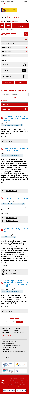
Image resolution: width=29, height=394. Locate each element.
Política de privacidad (19, 332)
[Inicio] (2, 25)
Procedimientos (6, 29)
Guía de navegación (6, 328)
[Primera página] (11, 318)
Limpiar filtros (8, 82)
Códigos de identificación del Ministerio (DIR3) (11, 345)
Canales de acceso (6, 353)
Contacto (16, 21)
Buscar (21, 82)
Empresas (5, 70)
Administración (7, 76)
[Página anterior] (13, 318)
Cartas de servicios (6, 349)
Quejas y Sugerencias (6, 355)
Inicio (2, 29)
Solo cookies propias (21, 390)
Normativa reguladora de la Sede (9, 341)
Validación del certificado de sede (9, 347)
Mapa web (16, 330)
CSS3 (3, 335)
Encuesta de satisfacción (7, 357)
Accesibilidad (17, 328)
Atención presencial (6, 21)
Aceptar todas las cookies (9, 390)
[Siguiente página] (16, 318)
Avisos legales (5, 330)
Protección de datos (6, 332)
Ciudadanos (6, 64)
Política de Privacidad (21, 386)
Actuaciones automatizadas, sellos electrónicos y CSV (14, 351)
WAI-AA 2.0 (8, 335)
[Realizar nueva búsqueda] (27, 21)
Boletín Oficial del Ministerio (8, 343)
